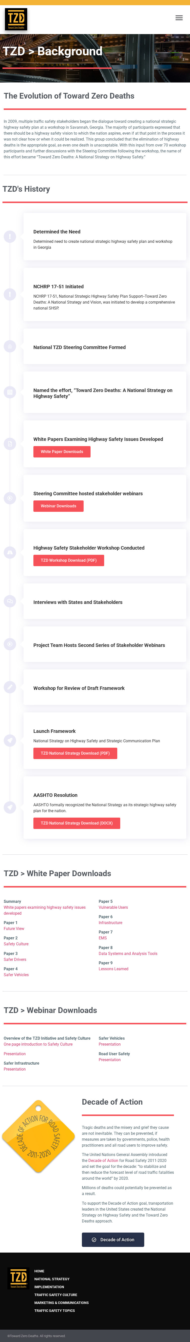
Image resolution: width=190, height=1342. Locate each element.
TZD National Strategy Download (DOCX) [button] (77, 823)
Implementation (49, 1287)
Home (39, 1271)
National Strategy (52, 1279)
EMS (103, 938)
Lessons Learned (113, 969)
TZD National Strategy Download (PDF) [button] (75, 753)
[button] (179, 18)
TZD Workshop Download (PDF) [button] (69, 560)
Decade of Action (103, 1160)
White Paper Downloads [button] (62, 451)
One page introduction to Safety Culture (38, 1044)
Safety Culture (16, 944)
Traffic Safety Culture (55, 1295)
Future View (14, 928)
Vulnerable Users (113, 907)
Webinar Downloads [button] (58, 506)
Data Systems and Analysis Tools (128, 953)
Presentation (15, 1054)
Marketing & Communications (61, 1303)
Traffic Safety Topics (54, 1311)
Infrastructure (110, 922)
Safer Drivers (15, 959)
